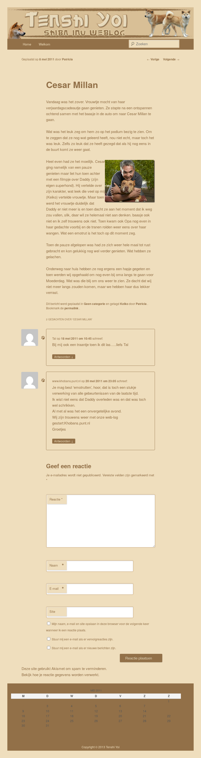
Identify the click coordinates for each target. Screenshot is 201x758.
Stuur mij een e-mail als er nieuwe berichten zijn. (84, 648)
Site (52, 611)
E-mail (57, 588)
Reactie (56, 499)
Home (27, 44)
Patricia (67, 59)
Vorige (153, 59)
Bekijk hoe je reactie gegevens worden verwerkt (60, 674)
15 (169, 711)
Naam (57, 565)
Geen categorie (94, 303)
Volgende (171, 59)
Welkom (44, 44)
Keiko (124, 303)
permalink (71, 308)
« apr (14, 730)
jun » (23, 730)
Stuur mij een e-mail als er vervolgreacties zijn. (82, 639)
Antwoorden (63, 356)
